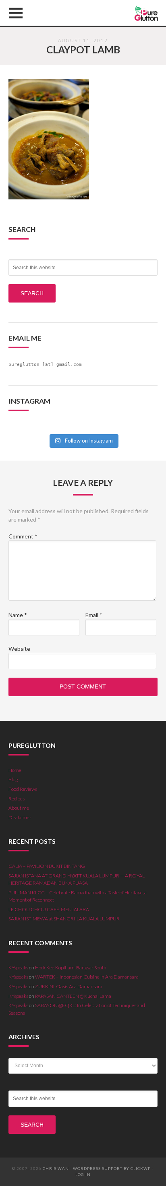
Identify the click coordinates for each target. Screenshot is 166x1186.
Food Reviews (22, 789)
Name (17, 614)
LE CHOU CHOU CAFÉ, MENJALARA (48, 909)
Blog (13, 779)
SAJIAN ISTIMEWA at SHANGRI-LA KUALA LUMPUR (64, 919)
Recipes (16, 799)
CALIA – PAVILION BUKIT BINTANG (46, 866)
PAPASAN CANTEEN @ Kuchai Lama (73, 996)
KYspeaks (18, 968)
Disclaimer (19, 817)
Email (93, 614)
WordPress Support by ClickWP (112, 1168)
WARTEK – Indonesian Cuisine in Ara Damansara (87, 977)
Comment (22, 536)
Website (19, 648)
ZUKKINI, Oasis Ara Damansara (68, 986)
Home (14, 770)
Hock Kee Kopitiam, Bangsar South (70, 968)
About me (18, 808)
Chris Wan (56, 1168)
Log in (83, 1174)
